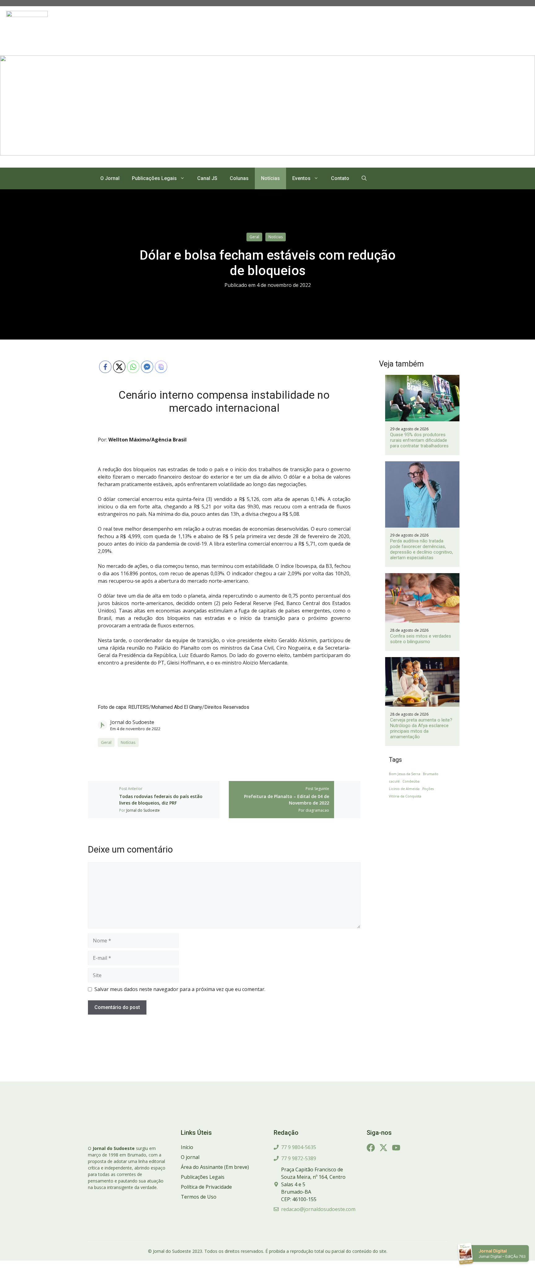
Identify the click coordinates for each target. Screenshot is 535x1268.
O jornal (190, 1157)
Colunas (239, 178)
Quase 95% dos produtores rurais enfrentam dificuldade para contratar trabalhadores (419, 440)
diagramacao (317, 810)
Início (187, 1147)
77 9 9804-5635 (298, 1147)
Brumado (430, 774)
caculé (394, 781)
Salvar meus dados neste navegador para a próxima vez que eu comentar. (179, 989)
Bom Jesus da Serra (404, 774)
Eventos (301, 178)
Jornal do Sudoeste (132, 722)
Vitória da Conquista (405, 796)
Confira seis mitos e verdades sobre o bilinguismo (420, 638)
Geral (254, 236)
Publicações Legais (154, 178)
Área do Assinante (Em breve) (215, 1167)
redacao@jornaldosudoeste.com (318, 1209)
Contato (340, 178)
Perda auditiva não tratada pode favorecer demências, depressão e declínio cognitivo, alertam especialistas (421, 549)
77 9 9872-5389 (298, 1158)
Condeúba (411, 781)
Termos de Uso (198, 1196)
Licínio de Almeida (404, 789)
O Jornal (110, 178)
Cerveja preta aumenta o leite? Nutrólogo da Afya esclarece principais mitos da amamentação (421, 728)
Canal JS (207, 178)
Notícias (270, 178)
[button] (364, 178)
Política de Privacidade (206, 1186)
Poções (428, 789)
